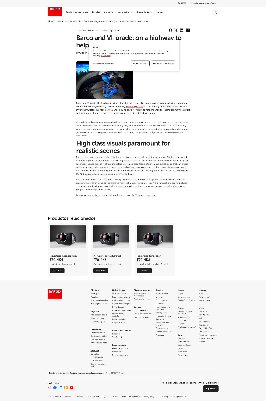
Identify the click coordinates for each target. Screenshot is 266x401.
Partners (181, 308)
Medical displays (118, 290)
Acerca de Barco (144, 12)
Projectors (95, 312)
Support (181, 290)
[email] (188, 30)
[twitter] (176, 30)
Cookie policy (106, 56)
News (180, 335)
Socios (159, 12)
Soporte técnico (124, 12)
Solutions (159, 290)
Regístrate (210, 388)
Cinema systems (97, 329)
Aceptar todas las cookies (163, 63)
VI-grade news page (145, 195)
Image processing (119, 345)
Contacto (108, 12)
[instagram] (49, 387)
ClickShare (95, 290)
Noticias (96, 12)
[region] (134, 55)
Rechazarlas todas (140, 63)
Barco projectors (134, 106)
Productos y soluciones (77, 12)
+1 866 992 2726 (114, 373)
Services (137, 307)
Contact (202, 290)
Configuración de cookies (103, 63)
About (201, 308)
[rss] (66, 387)
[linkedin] (181, 30)
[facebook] (170, 30)
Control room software (121, 331)
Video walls (95, 351)
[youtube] (71, 387)
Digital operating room (143, 290)
